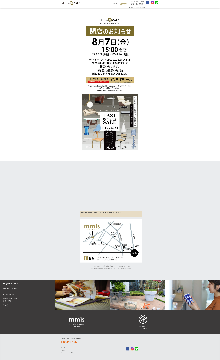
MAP (5, 306)
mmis (63, 350)
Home (115, 4)
